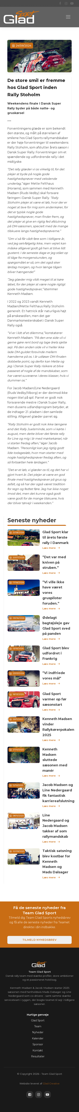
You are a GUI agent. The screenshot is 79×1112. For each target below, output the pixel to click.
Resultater (37, 1056)
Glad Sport (37, 1020)
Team (37, 1026)
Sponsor (38, 1044)
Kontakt (38, 1050)
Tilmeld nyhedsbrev (39, 939)
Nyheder (37, 1032)
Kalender (37, 1038)
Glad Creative (51, 1083)
